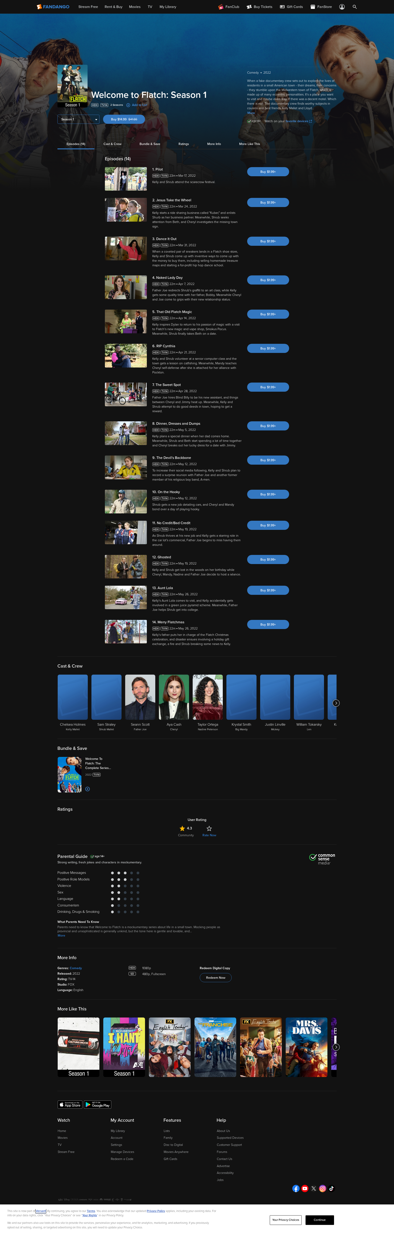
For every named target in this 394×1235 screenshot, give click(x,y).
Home (62, 1131)
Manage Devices (122, 1152)
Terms (91, 1211)
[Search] (355, 7)
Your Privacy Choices (285, 1220)
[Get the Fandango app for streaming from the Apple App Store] (70, 1104)
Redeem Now (215, 978)
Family (168, 1138)
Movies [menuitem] (134, 7)
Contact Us (224, 1159)
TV (60, 1145)
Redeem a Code (122, 1159)
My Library (118, 1131)
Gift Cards (170, 1159)
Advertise (223, 1166)
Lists (167, 1131)
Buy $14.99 (128, 119)
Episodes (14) (76, 144)
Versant (41, 1211)
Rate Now (209, 835)
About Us (223, 1131)
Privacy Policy (156, 1211)
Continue (320, 1220)
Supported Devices (230, 1138)
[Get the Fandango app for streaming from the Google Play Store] (97, 1104)
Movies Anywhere (176, 1152)
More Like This (249, 144)
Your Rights (89, 1215)
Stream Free (66, 1152)
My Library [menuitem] (168, 7)
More (251, 113)
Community (186, 835)
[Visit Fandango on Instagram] (323, 1188)
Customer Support (229, 1145)
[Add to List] (87, 789)
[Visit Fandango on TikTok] (331, 1188)
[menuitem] (291, 7)
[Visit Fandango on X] (314, 1188)
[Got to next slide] (336, 703)
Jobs (220, 1180)
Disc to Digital (173, 1145)
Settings (116, 1145)
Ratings (184, 144)
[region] (197, 1219)
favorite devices (297, 121)
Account (116, 1138)
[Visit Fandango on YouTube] (305, 1188)
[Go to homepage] (53, 7)
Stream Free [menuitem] (88, 7)
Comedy (76, 968)
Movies (62, 1138)
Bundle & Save (150, 144)
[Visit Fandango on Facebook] (296, 1188)
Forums (222, 1152)
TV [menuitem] (150, 7)
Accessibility (225, 1173)
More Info (214, 144)
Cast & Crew (112, 144)
